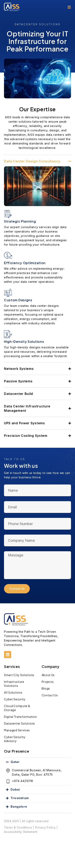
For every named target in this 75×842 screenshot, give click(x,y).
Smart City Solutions (19, 675)
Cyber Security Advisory (15, 739)
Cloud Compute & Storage (17, 708)
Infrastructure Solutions (14, 683)
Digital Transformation (20, 716)
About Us (48, 675)
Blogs (46, 688)
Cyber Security (15, 699)
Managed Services (17, 730)
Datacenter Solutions (19, 723)
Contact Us (50, 695)
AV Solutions (13, 692)
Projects (48, 681)
